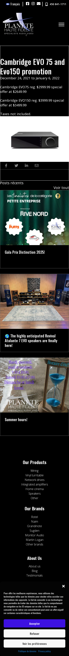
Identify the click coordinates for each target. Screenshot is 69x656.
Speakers (35, 493)
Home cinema (34, 489)
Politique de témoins (27, 651)
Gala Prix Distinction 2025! (25, 252)
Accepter (34, 623)
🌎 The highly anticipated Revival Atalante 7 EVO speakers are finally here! (31, 340)
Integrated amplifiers (34, 484)
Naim (34, 521)
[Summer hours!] (34, 385)
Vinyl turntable (34, 475)
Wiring (34, 471)
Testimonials (34, 575)
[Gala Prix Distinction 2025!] (34, 217)
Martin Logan (34, 540)
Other (34, 498)
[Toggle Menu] (61, 24)
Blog (35, 571)
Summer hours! (16, 419)
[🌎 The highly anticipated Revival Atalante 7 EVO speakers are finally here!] (34, 301)
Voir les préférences (34, 644)
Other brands (34, 544)
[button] (63, 586)
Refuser (34, 634)
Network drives (35, 480)
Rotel (34, 517)
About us (34, 566)
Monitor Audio (34, 535)
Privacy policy (44, 651)
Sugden (34, 531)
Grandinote (34, 526)
